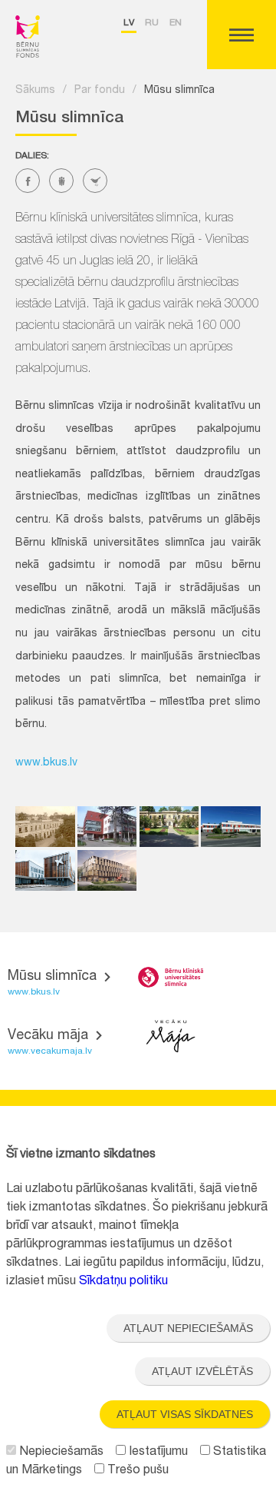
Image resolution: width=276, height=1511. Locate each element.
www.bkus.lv (46, 763)
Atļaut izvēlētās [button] (202, 1371)
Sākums (35, 90)
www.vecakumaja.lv (50, 1051)
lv (128, 23)
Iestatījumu (157, 1452)
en (175, 23)
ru (152, 23)
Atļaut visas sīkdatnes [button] (185, 1414)
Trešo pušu (136, 1471)
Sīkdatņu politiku (123, 1282)
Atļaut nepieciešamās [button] (188, 1328)
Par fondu (99, 90)
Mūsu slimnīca (179, 90)
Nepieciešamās (60, 1452)
